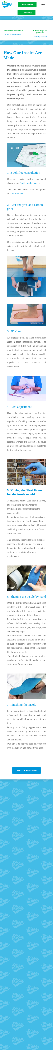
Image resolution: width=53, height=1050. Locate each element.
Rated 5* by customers (13, 35)
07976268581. (17, 193)
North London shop (29, 183)
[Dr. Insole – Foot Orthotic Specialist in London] (7, 4)
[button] (46, 4)
